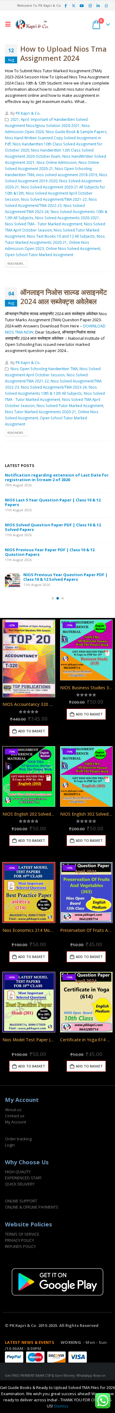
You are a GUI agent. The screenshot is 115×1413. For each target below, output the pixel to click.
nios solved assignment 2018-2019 (66, 174)
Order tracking (18, 1139)
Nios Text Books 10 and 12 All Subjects (61, 236)
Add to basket (31, 731)
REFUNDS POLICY (20, 1246)
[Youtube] (82, 5)
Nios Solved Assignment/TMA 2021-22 (54, 199)
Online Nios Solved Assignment (73, 248)
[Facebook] (65, 5)
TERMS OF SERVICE (22, 1234)
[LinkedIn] (98, 5)
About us (13, 1109)
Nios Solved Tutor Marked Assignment (69, 405)
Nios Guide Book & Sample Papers (76, 131)
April (25, 119)
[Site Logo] (32, 24)
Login (10, 1145)
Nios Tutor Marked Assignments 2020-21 (40, 411)
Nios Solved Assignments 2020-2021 (67, 217)
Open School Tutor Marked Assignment (39, 254)
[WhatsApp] (106, 5)
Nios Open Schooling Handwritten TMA (44, 368)
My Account (15, 1122)
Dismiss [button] (61, 1406)
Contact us (15, 1115)
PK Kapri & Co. (28, 113)
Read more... (16, 264)
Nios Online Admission (56, 162)
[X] (73, 5)
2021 (14, 119)
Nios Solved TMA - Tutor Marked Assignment (43, 223)
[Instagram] (90, 5)
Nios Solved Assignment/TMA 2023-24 (54, 387)
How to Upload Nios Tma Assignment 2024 (63, 53)
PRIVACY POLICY (19, 1240)
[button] (9, 24)
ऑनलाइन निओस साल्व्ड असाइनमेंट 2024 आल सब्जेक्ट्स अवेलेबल (63, 296)
